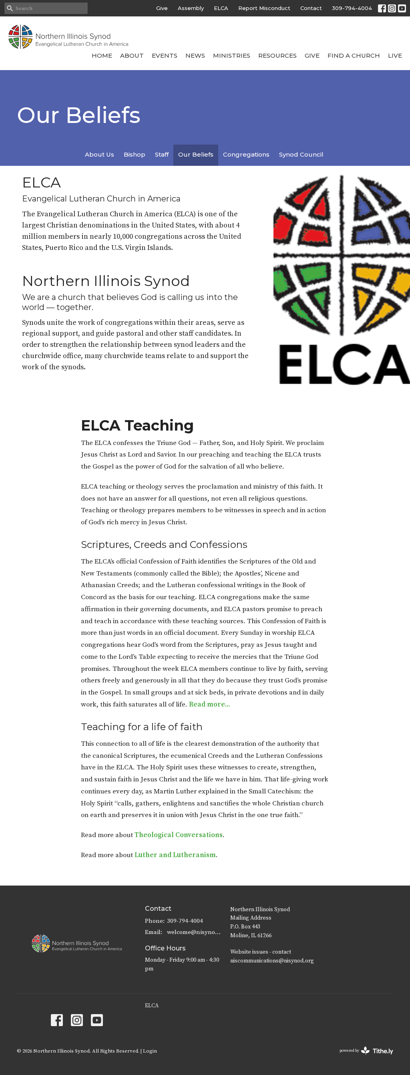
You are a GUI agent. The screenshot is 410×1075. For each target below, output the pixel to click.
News (195, 55)
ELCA (221, 8)
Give (162, 8)
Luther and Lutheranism (175, 855)
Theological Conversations (179, 835)
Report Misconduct (264, 8)
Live (395, 55)
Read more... (209, 704)
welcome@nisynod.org (194, 932)
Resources (277, 55)
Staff (162, 154)
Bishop (134, 154)
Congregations (246, 154)
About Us (99, 154)
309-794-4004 (352, 8)
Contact (311, 8)
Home (102, 55)
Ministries (231, 55)
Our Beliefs (195, 154)
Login (150, 1051)
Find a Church (354, 55)
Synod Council (301, 154)
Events (164, 55)
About (132, 55)
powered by (362, 1057)
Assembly (191, 8)
